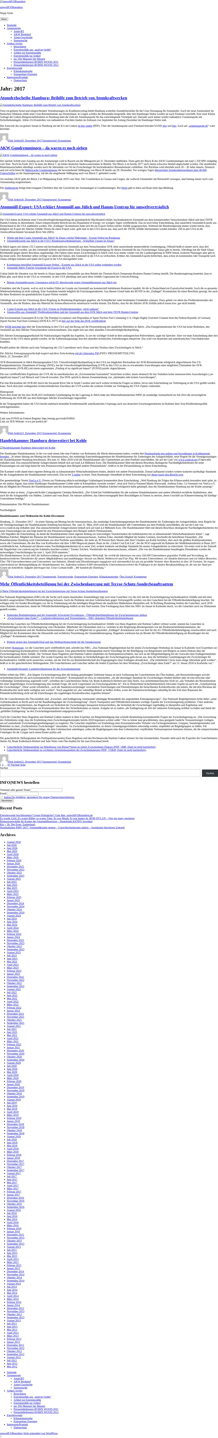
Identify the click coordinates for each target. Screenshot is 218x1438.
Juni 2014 (12, 1289)
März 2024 (13, 931)
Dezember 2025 (15, 866)
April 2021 (13, 1038)
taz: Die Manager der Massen (29, 58)
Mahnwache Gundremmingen (41, 170)
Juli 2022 (12, 992)
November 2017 (15, 1164)
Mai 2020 (12, 1072)
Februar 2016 (14, 1228)
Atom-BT (19, 31)
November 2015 (15, 1237)
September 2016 (15, 1207)
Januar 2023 (13, 973)
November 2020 (15, 1053)
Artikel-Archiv (15, 43)
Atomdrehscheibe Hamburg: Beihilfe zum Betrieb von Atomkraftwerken (63, 98)
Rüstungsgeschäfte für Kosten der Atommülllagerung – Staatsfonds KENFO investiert (46, 821)
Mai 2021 (12, 1035)
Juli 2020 (12, 1065)
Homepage (18, 647)
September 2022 (15, 986)
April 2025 (13, 891)
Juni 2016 (12, 1216)
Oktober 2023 (14, 946)
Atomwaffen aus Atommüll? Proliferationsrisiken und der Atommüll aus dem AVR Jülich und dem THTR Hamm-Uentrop (72, 312)
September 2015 (15, 1243)
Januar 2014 (13, 1305)
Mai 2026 (12, 851)
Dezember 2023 (15, 940)
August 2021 (14, 1026)
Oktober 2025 (14, 872)
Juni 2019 (12, 1105)
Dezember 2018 (15, 1124)
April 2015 (13, 1259)
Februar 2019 (14, 1118)
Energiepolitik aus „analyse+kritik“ (32, 49)
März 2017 (13, 1188)
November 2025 (15, 869)
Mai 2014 (12, 1292)
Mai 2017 (12, 1182)
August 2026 (14, 842)
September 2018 (15, 1133)
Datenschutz (20, 80)
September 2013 (15, 1317)
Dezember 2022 (15, 977)
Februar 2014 (14, 1302)
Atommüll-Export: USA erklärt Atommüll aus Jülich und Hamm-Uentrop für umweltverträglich (84, 207)
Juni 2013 (12, 1326)
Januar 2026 (13, 863)
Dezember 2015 (15, 1234)
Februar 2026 (14, 860)
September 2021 (15, 1023)
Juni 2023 (12, 958)
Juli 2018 (12, 1139)
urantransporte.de (198, 125)
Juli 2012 (12, 1360)
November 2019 (15, 1090)
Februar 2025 (14, 897)
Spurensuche (20, 40)
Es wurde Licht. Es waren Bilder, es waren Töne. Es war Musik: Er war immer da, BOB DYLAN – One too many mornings (67, 818)
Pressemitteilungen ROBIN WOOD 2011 (36, 61)
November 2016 (15, 1200)
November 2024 (15, 906)
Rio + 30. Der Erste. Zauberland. (17, 824)
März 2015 (13, 1262)
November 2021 (15, 1016)
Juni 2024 (12, 921)
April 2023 (13, 964)
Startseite (12, 25)
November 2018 (15, 1127)
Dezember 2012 (15, 1345)
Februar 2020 (14, 1081)
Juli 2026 (12, 845)
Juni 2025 (12, 885)
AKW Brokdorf (22, 34)
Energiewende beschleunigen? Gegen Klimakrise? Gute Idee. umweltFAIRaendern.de (46, 815)
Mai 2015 (12, 1256)
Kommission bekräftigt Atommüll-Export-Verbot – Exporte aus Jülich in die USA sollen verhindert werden (64, 264)
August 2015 (14, 1246)
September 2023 (15, 949)
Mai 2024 (12, 924)
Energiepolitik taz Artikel (27, 55)
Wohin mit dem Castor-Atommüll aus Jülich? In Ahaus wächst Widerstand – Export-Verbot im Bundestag (63, 237)
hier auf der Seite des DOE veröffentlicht (84, 320)
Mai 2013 (12, 1329)
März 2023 (13, 967)
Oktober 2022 (14, 983)
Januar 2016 (13, 1231)
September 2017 (15, 1170)
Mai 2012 (12, 1366)
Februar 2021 (14, 1044)
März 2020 (13, 1078)
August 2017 (14, 1173)
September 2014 (15, 1280)
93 (8, 764)
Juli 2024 (12, 918)
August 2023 (14, 952)
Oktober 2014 (14, 1277)
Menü (4, 19)
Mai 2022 (12, 998)
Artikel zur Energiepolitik (27, 52)
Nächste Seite (18, 764)
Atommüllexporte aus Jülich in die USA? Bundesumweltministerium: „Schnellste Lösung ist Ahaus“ (61, 240)
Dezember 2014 (15, 1271)
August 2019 (14, 1099)
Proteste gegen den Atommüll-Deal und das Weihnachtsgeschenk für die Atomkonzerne (54, 642)
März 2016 (13, 1225)
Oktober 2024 (14, 909)
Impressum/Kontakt (17, 77)
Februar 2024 (14, 934)
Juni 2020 (12, 1069)
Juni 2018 (12, 1142)
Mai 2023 (12, 961)
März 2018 (13, 1151)
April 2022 (13, 1001)
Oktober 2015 (14, 1240)
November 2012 (15, 1348)
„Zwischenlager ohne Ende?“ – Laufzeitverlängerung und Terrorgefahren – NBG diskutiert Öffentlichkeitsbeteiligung (70, 618)
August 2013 (14, 1320)
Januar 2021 (13, 1047)
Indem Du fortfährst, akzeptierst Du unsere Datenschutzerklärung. (39, 797)
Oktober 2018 (14, 1130)
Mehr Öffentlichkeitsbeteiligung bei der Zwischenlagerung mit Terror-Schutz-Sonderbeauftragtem (86, 584)
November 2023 (15, 943)
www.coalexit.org (188, 459)
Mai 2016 (12, 1219)
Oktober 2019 (14, 1093)
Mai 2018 (12, 1145)
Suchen (4, 767)
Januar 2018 (13, 1158)
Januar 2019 (13, 1121)
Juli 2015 (12, 1250)
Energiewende (14, 68)
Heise (124, 187)
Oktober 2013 (14, 1314)
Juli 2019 (12, 1102)
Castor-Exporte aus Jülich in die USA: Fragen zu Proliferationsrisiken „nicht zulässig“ (53, 309)
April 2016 (13, 1222)
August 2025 (14, 878)
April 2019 (13, 1111)
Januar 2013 (13, 1342)
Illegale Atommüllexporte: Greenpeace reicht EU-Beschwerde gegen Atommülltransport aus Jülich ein (61, 282)
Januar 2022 (13, 1010)
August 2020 (14, 1062)
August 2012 (14, 1357)
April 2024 (13, 927)
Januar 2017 (13, 1194)
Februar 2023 (14, 970)
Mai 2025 (12, 888)
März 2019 (13, 1115)
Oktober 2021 (14, 1019)
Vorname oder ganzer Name (15, 789)
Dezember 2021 (15, 1013)
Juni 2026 (12, 848)
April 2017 (13, 1185)
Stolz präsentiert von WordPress (40, 1433)
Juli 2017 (12, 1176)
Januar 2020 (13, 1084)
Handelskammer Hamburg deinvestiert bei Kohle (43, 440)
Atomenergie (14, 28)
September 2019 (15, 1096)
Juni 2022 (12, 995)
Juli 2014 (12, 1286)
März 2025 (13, 894)
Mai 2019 (12, 1108)
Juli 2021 (12, 1029)
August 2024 (14, 915)
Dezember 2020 (15, 1050)
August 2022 (14, 989)
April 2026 (13, 854)
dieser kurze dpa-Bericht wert (167, 474)
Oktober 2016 (14, 1204)
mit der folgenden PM (87, 353)
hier (165, 125)
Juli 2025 (12, 881)
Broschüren (20, 46)
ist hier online (85, 125)
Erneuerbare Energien (25, 74)
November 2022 (15, 980)
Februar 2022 (14, 1007)
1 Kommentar (63, 140)
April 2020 (13, 1075)
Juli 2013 (12, 1323)
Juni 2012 (12, 1363)
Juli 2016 (12, 1213)
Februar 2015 (14, 1265)
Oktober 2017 (14, 1167)
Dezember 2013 (15, 1308)
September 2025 (15, 875)
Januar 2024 (13, 937)
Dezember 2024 (15, 903)
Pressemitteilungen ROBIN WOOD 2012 (36, 65)
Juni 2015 (12, 1253)
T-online (76, 474)
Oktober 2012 (14, 1351)
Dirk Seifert (14, 140)
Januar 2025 (13, 900)
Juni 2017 (12, 1179)
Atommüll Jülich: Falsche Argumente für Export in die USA (39, 267)
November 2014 (15, 1274)
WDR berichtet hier (15, 326)
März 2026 (13, 857)
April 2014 (13, 1296)
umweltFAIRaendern (11, 7)
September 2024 (15, 912)
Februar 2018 (14, 1154)
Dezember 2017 (15, 1161)
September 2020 (15, 1059)
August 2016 (14, 1210)
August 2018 (14, 1136)
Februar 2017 (14, 1191)
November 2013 (15, 1311)
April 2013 (13, 1332)
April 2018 (13, 1148)
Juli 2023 (12, 955)
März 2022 (13, 1004)
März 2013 (13, 1335)
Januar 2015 (13, 1268)
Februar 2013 (14, 1338)
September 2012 (15, 1354)
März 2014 (13, 1299)
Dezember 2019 (15, 1087)
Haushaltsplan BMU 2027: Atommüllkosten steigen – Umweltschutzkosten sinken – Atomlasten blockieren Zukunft (62, 827)
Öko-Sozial (126, 576)
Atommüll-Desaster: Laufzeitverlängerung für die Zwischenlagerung (43, 668)
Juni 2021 (12, 1032)
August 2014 (14, 1283)
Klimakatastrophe (23, 71)
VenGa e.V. (35, 480)
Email (3, 793)
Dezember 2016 (15, 1197)
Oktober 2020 (14, 1056)
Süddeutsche (11, 187)
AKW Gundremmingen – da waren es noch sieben (43, 148)
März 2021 (13, 1041)
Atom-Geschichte (23, 37)
